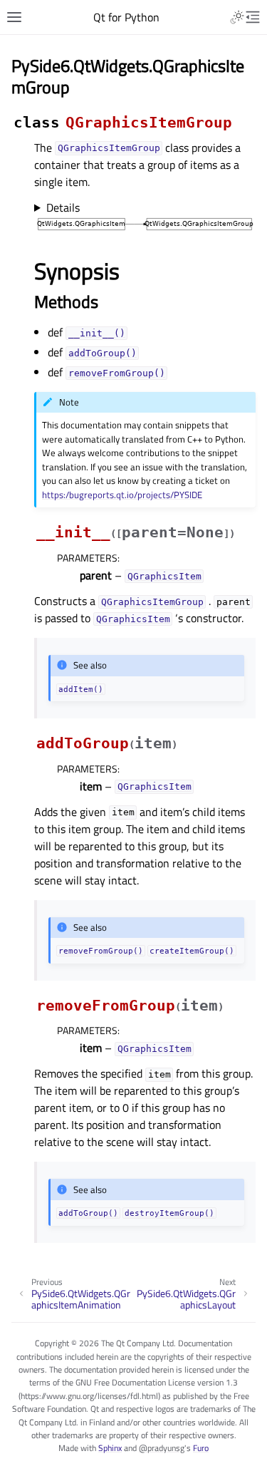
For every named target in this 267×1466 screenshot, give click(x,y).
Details (63, 207)
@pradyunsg (161, 1448)
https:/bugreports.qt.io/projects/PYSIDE (122, 494)
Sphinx (110, 1448)
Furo (201, 1448)
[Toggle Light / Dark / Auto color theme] (237, 17)
